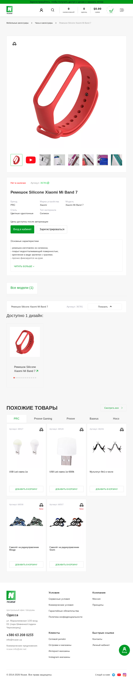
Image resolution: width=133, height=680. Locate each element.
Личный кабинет (101, 645)
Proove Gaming (43, 418)
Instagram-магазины (59, 657)
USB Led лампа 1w (18, 472)
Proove (71, 418)
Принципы (97, 605)
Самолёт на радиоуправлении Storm (64, 548)
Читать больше (23, 266)
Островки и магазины (60, 645)
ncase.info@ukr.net (16, 649)
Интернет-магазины (59, 651)
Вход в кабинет (22, 229)
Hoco (116, 418)
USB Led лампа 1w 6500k (61, 472)
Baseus (94, 418)
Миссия (96, 599)
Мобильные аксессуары (17, 23)
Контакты (97, 639)
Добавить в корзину (26, 489)
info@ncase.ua (14, 639)
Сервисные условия (59, 599)
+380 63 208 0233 (19, 635)
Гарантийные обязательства (64, 611)
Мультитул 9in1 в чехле (101, 472)
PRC (16, 418)
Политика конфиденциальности (65, 617)
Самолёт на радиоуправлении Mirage (24, 548)
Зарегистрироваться (52, 229)
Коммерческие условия (61, 605)
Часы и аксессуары (44, 23)
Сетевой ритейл (57, 639)
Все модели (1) (22, 287)
